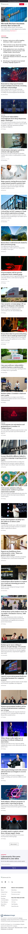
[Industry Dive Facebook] (5, 882)
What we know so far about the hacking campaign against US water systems (14, 45)
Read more (13, 30)
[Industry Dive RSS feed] (12, 882)
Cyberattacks (5, 94)
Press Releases (4, 902)
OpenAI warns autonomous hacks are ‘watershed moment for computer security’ (13, 678)
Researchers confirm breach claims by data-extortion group (14, 244)
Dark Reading (14, 904)
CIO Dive (13, 902)
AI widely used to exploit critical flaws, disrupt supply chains (12, 832)
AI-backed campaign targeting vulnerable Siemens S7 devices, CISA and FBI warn (15, 56)
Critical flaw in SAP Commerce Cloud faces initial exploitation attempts (13, 212)
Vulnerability (4, 160)
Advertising (13, 890)
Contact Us (3, 894)
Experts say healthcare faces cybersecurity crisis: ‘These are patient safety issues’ (11, 553)
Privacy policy (4, 927)
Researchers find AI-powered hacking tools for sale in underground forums (14, 335)
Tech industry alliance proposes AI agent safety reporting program (13, 802)
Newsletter (3, 896)
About (2, 890)
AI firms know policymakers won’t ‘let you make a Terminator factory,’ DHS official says (14, 613)
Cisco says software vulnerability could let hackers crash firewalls (12, 366)
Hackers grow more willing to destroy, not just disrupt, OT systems (13, 646)
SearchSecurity (14, 906)
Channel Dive (14, 900)
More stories (13, 844)
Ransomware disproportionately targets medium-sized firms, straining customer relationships (14, 85)
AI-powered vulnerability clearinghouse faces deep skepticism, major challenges (13, 118)
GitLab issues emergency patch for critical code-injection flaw (12, 151)
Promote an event (15, 894)
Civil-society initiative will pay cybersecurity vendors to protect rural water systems (12, 490)
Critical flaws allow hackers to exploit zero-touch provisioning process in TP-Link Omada (14, 583)
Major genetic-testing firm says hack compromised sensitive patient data (13, 182)
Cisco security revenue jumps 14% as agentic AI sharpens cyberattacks (13, 305)
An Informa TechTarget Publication (14, 1)
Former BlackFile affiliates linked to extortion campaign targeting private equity (14, 458)
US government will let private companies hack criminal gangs (11, 273)
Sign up (21, 4)
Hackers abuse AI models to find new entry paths (13, 394)
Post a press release (15, 892)
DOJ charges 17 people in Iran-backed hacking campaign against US (14, 61)
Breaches (4, 190)
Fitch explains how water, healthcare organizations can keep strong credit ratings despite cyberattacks (14, 50)
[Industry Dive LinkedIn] (2, 882)
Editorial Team (4, 892)
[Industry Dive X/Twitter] (8, 882)
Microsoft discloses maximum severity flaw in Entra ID (12, 24)
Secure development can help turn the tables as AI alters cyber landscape (12, 521)
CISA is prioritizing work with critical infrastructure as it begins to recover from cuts (14, 772)
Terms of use (11, 927)
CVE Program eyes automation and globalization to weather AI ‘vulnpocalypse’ (13, 426)
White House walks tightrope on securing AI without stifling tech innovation (12, 740)
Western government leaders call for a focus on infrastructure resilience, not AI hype (13, 708)
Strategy (4, 129)
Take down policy (19, 927)
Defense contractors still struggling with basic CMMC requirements (13, 41)
